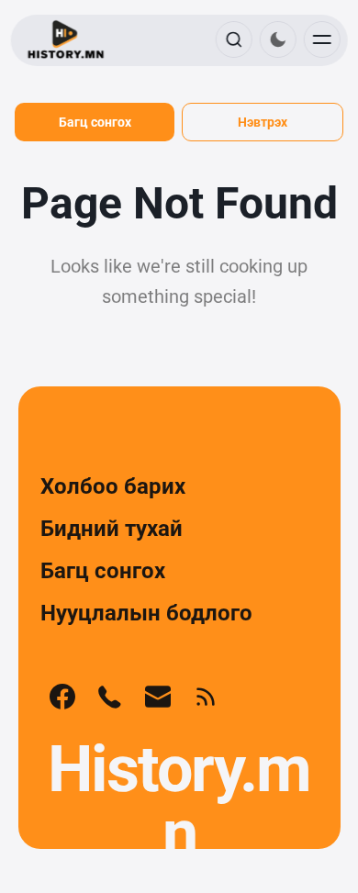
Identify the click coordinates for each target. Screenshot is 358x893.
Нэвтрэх (262, 122)
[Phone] (110, 697)
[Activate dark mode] (277, 39)
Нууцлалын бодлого (146, 613)
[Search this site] (233, 39)
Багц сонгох (95, 122)
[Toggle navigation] (321, 39)
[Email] (158, 697)
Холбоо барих (112, 486)
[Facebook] (62, 697)
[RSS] (206, 697)
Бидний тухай (111, 528)
